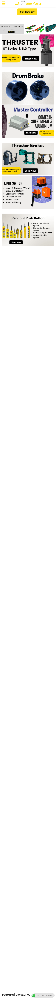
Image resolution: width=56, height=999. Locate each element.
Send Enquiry (27, 12)
